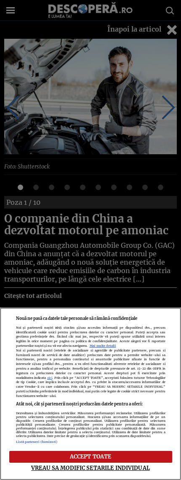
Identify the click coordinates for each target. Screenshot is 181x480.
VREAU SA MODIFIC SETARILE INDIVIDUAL (90, 467)
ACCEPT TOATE (91, 456)
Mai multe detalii (103, 346)
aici (49, 378)
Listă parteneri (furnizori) (37, 442)
